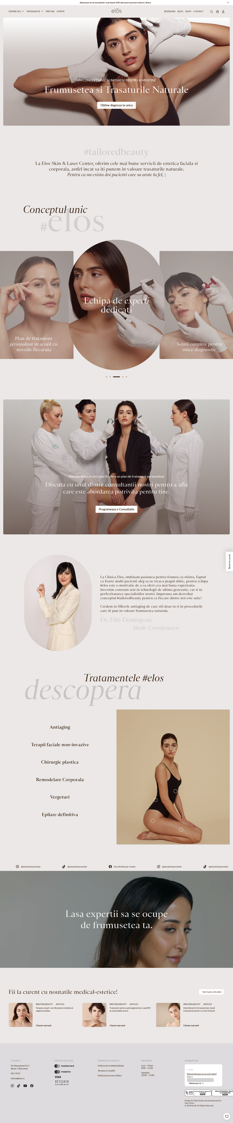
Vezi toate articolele (211, 991)
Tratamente (33, 11)
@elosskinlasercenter (65, 866)
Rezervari (169, 11)
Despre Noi (15, 11)
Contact (198, 11)
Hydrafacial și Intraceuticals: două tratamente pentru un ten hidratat (199, 1009)
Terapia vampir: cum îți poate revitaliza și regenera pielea (54, 1009)
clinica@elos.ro (18, 1078)
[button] (106, 377)
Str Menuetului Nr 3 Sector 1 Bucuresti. (20, 1067)
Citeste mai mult (43, 1025)
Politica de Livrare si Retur (110, 1075)
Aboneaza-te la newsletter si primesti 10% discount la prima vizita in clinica (115, 2)
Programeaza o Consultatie (116, 509)
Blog (180, 11)
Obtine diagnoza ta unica (116, 105)
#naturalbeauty (44, 1004)
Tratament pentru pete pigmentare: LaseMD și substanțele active (130, 1009)
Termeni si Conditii (106, 1070)
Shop (188, 11)
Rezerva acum (229, 561)
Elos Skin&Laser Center (159, 866)
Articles (60, 1004)
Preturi (50, 11)
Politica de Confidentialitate (111, 1065)
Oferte (60, 11)
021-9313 (15, 1073)
